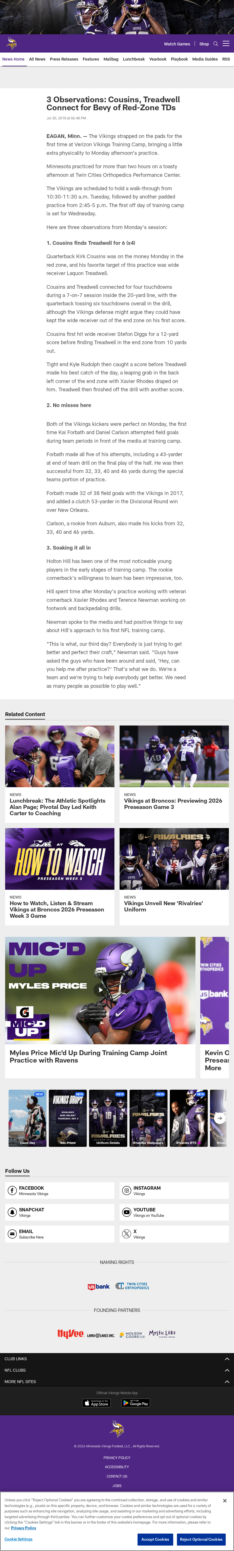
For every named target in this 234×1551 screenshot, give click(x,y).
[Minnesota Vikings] (117, 1430)
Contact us (117, 1476)
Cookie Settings (19, 1539)
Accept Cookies (155, 1539)
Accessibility (117, 1467)
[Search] (215, 43)
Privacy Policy (117, 1458)
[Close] (225, 1500)
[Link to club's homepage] (11, 41)
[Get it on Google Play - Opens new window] (135, 1406)
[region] (117, 1521)
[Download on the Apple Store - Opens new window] (96, 1403)
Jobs (117, 1486)
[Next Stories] (219, 1118)
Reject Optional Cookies (201, 1539)
